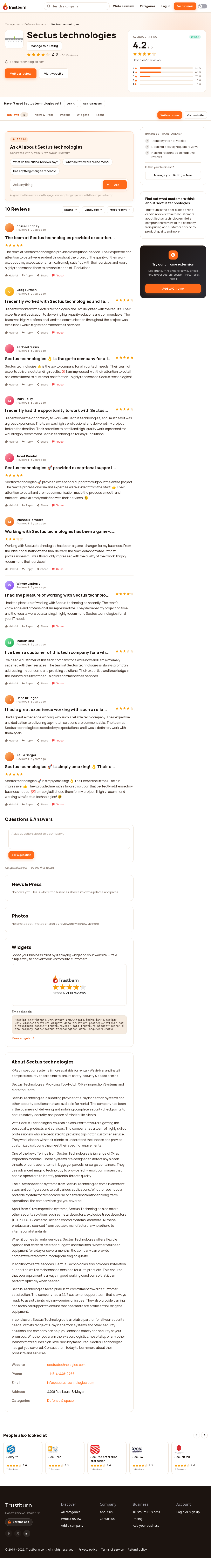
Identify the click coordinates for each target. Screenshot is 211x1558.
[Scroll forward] (204, 1435)
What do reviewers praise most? (87, 162)
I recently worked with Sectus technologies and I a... (57, 301)
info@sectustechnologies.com (70, 1382)
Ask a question (21, 855)
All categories (70, 1512)
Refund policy (137, 1549)
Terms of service (112, 1549)
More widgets (21, 1038)
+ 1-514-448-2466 (61, 1373)
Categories (147, 6)
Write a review (123, 6)
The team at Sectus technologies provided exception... (60, 237)
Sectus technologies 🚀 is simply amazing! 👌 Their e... (60, 766)
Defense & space (35, 24)
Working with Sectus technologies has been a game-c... (60, 531)
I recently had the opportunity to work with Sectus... (56, 410)
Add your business (146, 1525)
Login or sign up (188, 1512)
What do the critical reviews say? (35, 162)
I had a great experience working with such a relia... (56, 709)
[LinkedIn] (26, 1533)
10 (78, 993)
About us (106, 1512)
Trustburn (18, 1505)
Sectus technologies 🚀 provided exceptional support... (60, 467)
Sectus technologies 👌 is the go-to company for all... (58, 358)
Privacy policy (88, 1549)
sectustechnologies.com (66, 1364)
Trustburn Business (146, 1512)
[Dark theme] (202, 6)
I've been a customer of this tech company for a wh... (57, 652)
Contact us (107, 1519)
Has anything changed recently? (34, 171)
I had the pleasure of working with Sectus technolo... (57, 595)
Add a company (72, 1525)
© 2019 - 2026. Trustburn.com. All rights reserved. (39, 1549)
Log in (165, 6)
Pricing (138, 1519)
